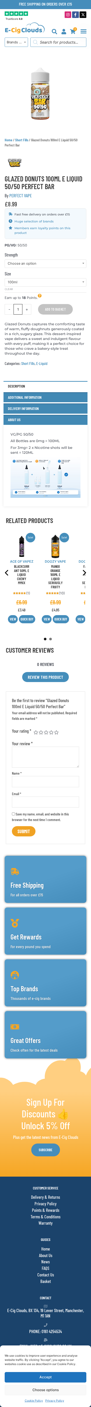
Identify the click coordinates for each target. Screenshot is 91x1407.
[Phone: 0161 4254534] (45, 1325)
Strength (11, 254)
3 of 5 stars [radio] (46, 732)
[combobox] (16, 42)
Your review (22, 743)
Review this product (45, 677)
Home (8, 140)
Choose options (45, 1390)
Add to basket (55, 309)
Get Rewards (26, 936)
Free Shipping (27, 885)
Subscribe (45, 1150)
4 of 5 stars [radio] (51, 732)
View (13, 619)
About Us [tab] (14, 419)
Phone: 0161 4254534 (45, 1331)
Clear (9, 289)
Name (17, 773)
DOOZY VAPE (55, 561)
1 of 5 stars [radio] (36, 732)
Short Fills (21, 140)
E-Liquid (41, 363)
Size (8, 273)
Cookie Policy (34, 1400)
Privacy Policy (54, 1400)
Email (16, 793)
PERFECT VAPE (20, 195)
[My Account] (63, 31)
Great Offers (25, 1040)
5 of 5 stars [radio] (56, 732)
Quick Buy (27, 619)
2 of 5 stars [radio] (41, 732)
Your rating (21, 731)
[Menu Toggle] (83, 31)
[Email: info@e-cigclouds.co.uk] (45, 1340)
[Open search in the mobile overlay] (58, 42)
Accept (45, 1377)
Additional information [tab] (25, 397)
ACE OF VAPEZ (21, 561)
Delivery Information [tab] (23, 408)
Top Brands (24, 988)
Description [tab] (16, 386)
